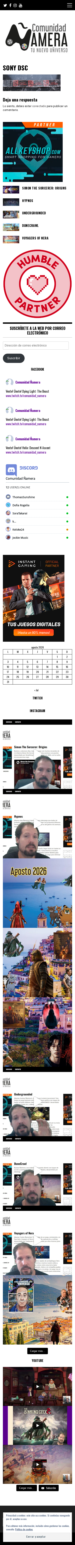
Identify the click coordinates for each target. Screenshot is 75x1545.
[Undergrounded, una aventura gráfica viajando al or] (37, 1101)
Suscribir (13, 358)
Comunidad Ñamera (27, 382)
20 (37, 672)
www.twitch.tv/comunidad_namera (26, 395)
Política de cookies (24, 1529)
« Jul (36, 690)
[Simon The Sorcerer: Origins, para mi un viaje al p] (37, 754)
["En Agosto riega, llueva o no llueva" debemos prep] (37, 893)
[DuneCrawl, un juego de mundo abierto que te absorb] (37, 1171)
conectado (39, 106)
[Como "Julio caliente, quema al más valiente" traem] (37, 1310)
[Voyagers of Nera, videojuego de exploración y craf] (37, 1240)
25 (17, 677)
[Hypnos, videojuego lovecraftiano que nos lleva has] (37, 823)
